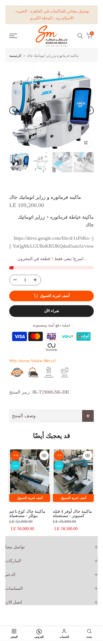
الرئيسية (15, 55)
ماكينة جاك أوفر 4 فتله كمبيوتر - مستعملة (72, 513)
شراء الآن (51, 311)
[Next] (90, 110)
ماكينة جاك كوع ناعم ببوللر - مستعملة (27, 513)
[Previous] (13, 110)
